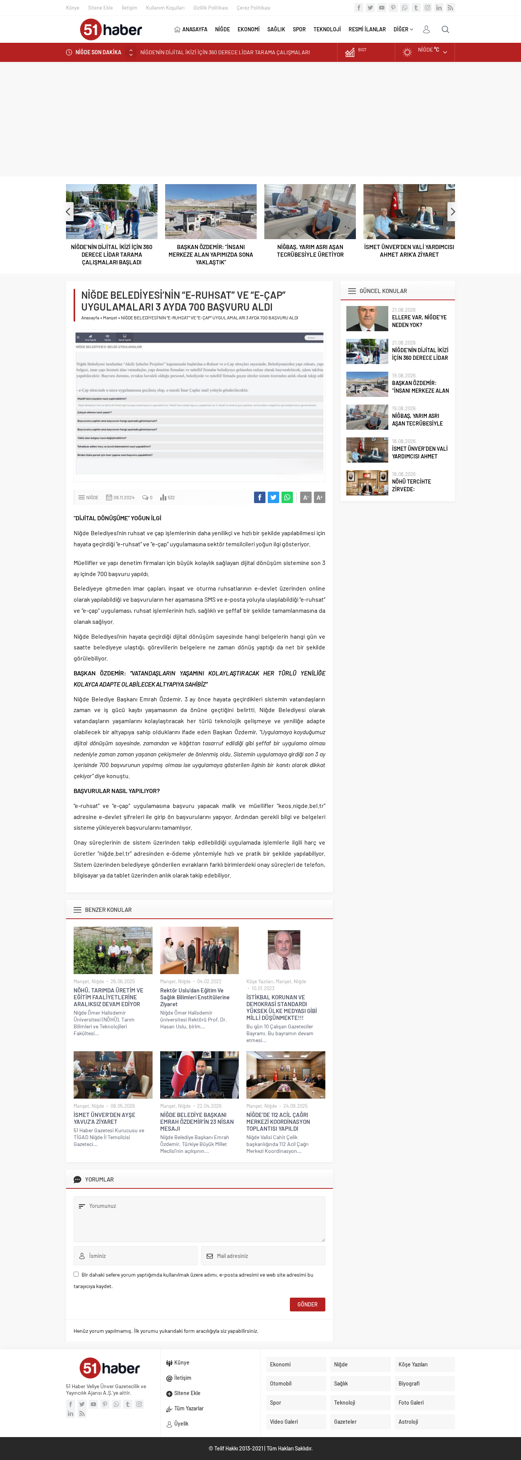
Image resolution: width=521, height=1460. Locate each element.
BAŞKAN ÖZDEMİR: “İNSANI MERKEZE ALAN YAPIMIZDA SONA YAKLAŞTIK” (227, 52)
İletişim (129, 8)
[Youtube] (381, 7)
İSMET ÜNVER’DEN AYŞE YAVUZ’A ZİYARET (104, 1118)
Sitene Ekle (100, 8)
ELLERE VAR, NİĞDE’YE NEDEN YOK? (419, 321)
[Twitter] (370, 7)
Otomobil (280, 1383)
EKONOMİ (249, 29)
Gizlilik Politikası (210, 8)
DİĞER (401, 29)
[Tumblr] (416, 7)
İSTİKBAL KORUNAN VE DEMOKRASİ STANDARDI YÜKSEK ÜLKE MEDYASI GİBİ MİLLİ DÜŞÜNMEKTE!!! (281, 1007)
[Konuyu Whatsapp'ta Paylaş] (287, 497)
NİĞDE (222, 29)
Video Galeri (284, 1421)
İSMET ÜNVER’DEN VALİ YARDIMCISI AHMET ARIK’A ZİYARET (409, 250)
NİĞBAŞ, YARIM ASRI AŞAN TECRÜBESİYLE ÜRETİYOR (310, 250)
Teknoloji (344, 1402)
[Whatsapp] (404, 7)
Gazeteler (345, 1421)
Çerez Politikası (253, 8)
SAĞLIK (276, 29)
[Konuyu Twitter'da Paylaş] (273, 497)
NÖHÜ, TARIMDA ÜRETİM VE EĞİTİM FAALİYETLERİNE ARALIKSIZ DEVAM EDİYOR (108, 997)
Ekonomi (280, 1364)
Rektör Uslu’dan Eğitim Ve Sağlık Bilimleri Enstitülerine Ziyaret (195, 997)
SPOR (299, 29)
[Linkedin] (439, 7)
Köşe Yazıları (259, 981)
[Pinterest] (393, 7)
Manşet (110, 317)
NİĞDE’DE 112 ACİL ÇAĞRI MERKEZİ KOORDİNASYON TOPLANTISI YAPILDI (278, 1121)
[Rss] (450, 7)
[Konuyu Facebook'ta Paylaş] (259, 497)
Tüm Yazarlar (189, 1408)
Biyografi (409, 1383)
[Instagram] (427, 7)
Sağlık (341, 1383)
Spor (275, 1402)
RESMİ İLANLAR (367, 29)
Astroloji (408, 1421)
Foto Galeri (411, 1402)
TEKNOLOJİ (327, 29)
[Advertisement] (260, 119)
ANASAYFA (194, 29)
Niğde (92, 497)
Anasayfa (90, 317)
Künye (72, 8)
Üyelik (181, 1423)
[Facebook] (358, 7)
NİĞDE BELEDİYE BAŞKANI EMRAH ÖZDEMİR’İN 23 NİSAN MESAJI (197, 1121)
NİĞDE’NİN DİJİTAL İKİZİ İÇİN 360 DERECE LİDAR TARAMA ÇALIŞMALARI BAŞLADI (112, 254)
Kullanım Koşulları (165, 8)
